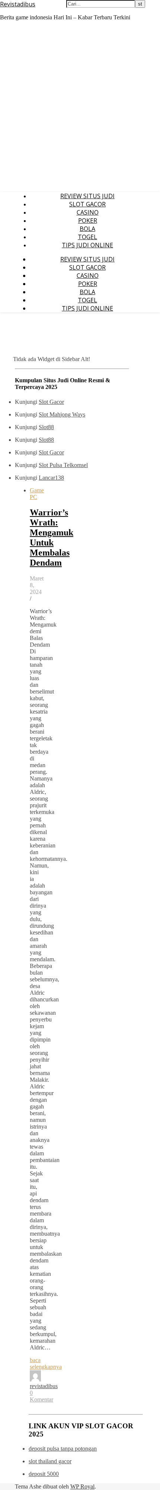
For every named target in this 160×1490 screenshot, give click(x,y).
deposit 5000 (44, 1474)
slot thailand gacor (50, 1461)
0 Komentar (41, 1396)
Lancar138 (51, 477)
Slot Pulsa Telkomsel (63, 465)
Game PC (37, 493)
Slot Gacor (51, 402)
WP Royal (82, 1486)
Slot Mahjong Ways (62, 414)
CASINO (88, 212)
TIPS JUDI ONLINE (87, 245)
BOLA (87, 229)
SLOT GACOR (87, 204)
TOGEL (87, 237)
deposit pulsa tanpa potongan (63, 1448)
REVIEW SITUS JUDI (87, 196)
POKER (87, 220)
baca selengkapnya (46, 1363)
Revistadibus (17, 4)
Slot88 (46, 427)
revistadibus (44, 1386)
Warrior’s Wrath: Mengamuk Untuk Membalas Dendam (51, 537)
